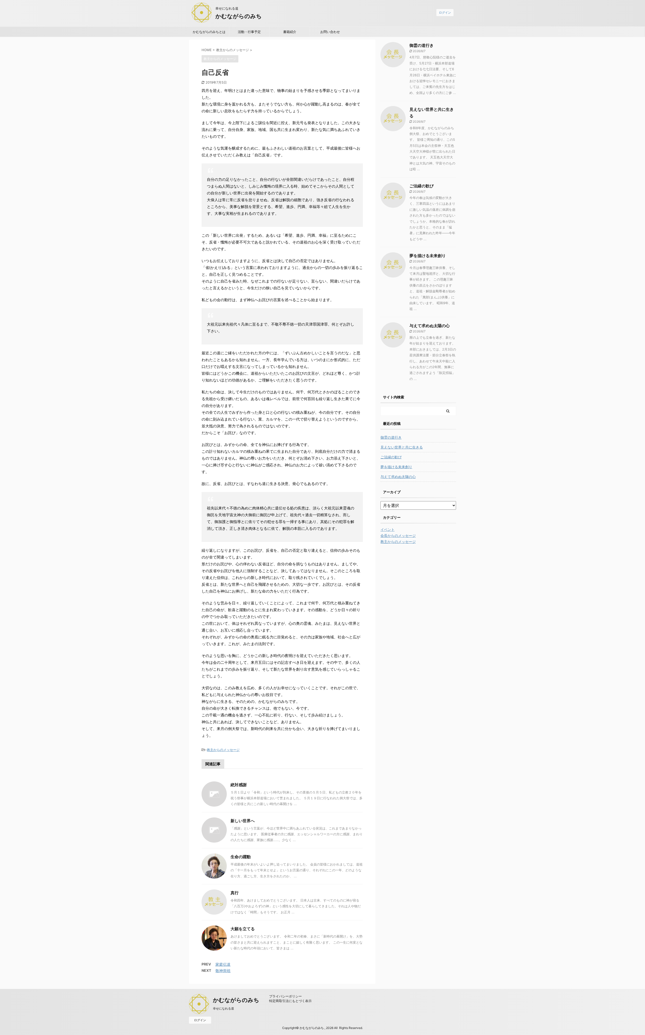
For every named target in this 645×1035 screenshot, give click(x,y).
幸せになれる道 (223, 1008)
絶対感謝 (239, 784)
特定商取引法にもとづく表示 (290, 1001)
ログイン (445, 12)
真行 (235, 892)
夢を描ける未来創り (427, 255)
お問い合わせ (330, 32)
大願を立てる (243, 928)
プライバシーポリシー (285, 996)
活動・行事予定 (249, 32)
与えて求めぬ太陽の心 (429, 325)
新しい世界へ (243, 820)
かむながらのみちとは (209, 32)
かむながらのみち (238, 16)
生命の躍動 (241, 856)
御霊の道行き (421, 45)
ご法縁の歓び (421, 185)
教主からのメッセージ (223, 750)
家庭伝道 (223, 964)
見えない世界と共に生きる (401, 447)
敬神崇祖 (223, 970)
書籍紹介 (289, 32)
